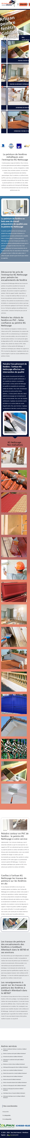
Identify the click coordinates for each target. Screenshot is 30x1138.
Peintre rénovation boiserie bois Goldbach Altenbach (15, 1082)
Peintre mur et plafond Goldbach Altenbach (13, 1070)
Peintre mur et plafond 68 (12, 800)
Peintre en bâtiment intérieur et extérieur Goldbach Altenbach (14, 1050)
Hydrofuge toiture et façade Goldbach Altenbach (14, 1093)
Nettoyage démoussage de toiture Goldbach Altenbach (15, 1067)
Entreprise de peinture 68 (12, 464)
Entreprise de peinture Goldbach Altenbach (13, 1056)
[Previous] (2, 86)
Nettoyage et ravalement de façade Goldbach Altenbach (13, 1060)
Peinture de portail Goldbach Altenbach (12, 1079)
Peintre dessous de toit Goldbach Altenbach (13, 1076)
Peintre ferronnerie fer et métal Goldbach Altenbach (15, 1073)
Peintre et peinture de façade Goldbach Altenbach (14, 1053)
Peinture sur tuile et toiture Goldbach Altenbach (14, 1064)
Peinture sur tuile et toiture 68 (14, 509)
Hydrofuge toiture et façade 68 (14, 665)
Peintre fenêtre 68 (10, 777)
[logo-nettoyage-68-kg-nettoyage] (9, 4)
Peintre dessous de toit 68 (12, 733)
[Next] (27, 86)
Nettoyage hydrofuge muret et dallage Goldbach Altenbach (14, 1097)
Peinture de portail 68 (11, 710)
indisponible (23, 4)
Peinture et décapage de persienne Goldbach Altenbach (13, 1089)
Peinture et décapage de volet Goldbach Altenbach (14, 1085)
